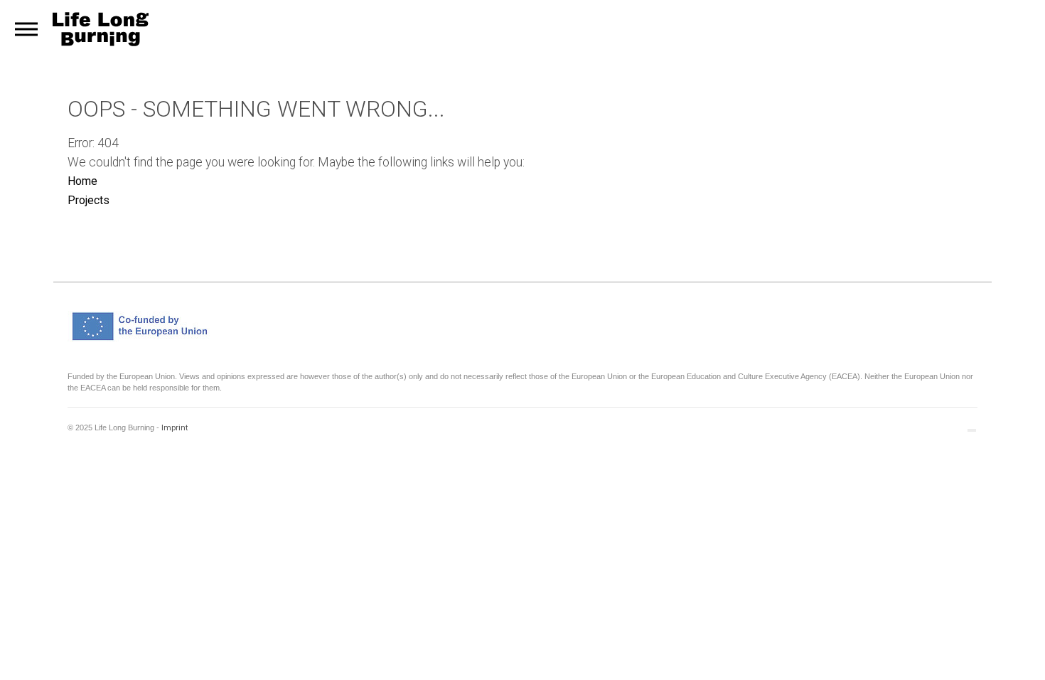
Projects (88, 200)
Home (82, 181)
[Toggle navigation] (26, 29)
